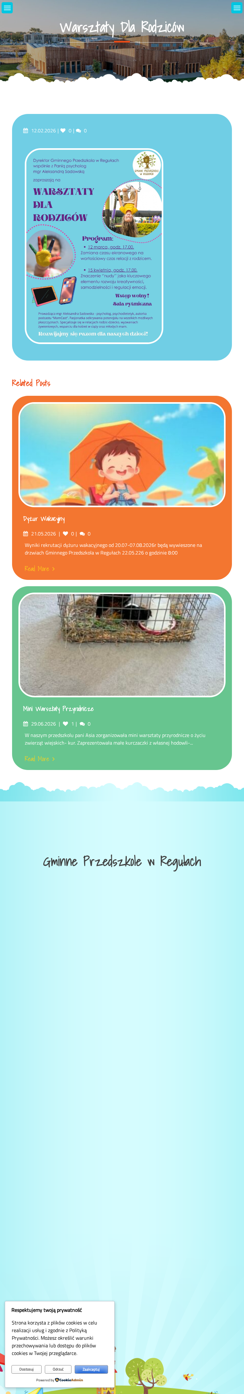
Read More (37, 569)
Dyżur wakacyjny (43, 519)
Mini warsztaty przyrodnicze (58, 709)
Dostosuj (26, 1369)
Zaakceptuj (91, 1369)
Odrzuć (58, 1369)
